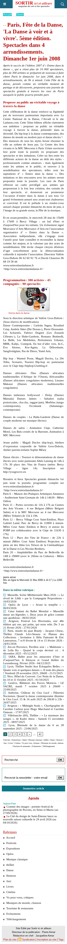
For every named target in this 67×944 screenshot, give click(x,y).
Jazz (5, 743)
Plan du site (9, 939)
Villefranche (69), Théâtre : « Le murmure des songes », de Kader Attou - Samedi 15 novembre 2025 (33, 718)
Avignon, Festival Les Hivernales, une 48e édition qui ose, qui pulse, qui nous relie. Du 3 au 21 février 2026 (33, 624)
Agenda (33, 798)
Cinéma (17, 743)
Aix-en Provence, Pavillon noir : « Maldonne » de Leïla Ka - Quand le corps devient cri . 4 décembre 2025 (33, 650)
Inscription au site (46, 939)
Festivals (6, 740)
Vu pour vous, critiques (30, 743)
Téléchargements (49, 746)
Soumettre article (33, 788)
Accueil (7, 14)
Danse (20, 14)
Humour (59, 740)
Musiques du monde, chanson (52, 743)
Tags (61, 939)
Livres (10, 743)
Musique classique (35, 740)
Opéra (24, 740)
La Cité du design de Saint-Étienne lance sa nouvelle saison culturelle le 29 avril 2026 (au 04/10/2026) (30, 819)
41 (40, 734)
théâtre (46, 740)
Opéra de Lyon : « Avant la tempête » (34, 604)
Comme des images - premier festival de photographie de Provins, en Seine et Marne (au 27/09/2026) (30, 810)
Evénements (36, 746)
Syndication (28, 939)
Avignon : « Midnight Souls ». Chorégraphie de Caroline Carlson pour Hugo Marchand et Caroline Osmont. (33, 709)
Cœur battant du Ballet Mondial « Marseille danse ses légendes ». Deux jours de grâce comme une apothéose (33, 614)
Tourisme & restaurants (21, 746)
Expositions (16, 740)
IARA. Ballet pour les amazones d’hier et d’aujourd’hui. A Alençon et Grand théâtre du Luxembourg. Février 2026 (33, 660)
